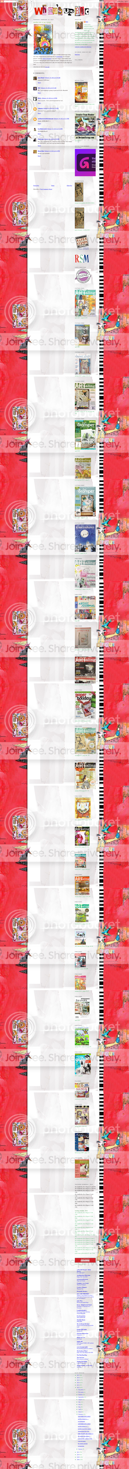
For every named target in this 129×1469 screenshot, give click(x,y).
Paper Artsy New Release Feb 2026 (85, 1352)
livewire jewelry (81, 1316)
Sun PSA (79, 1367)
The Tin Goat (80, 1357)
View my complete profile (83, 46)
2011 (78, 1452)
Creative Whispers (82, 1287)
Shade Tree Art (81, 1337)
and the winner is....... (83, 1419)
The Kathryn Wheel (82, 1351)
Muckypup (41, 139)
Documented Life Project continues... (85, 1348)
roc (87, 21)
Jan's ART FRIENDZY (83, 1294)
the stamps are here (83, 1443)
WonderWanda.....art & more (84, 1365)
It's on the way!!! (81, 1272)
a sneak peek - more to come (85, 1438)
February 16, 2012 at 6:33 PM (52, 151)
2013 (78, 1385)
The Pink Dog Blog (82, 1355)
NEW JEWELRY (81, 1317)
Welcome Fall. (80, 1289)
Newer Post (36, 185)
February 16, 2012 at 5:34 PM (55, 129)
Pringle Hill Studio (82, 1329)
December (79, 1335)
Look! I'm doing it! (81, 1363)
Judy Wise (79, 1301)
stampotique (59, 56)
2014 (78, 1382)
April (79, 1409)
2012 (78, 1387)
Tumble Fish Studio (82, 1361)
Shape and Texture (81, 1281)
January (80, 1449)
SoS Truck (79, 1339)
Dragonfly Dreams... (82, 1291)
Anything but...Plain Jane (83, 1275)
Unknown (40, 108)
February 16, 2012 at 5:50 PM (51, 139)
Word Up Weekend (81, 1284)
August (80, 1399)
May (79, 1407)
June (79, 1404)
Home (52, 185)
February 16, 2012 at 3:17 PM (61, 118)
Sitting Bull (79, 1321)
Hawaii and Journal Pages (82, 1302)
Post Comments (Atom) (46, 189)
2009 (78, 1457)
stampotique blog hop (83, 1431)
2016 (78, 1377)
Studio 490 (80, 1341)
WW (39, 88)
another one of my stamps (42, 22)
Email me (77, 54)
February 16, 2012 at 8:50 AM (52, 77)
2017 (78, 1375)
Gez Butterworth (42, 129)
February (80, 1414)
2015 (78, 1380)
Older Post (69, 185)
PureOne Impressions (82, 1333)
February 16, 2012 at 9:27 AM (48, 88)
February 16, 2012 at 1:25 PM (49, 98)
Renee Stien (41, 151)
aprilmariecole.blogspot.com (45, 118)
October (80, 1394)
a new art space (82, 1441)
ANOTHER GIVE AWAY (84, 1416)
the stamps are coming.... (84, 1436)
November (81, 1392)
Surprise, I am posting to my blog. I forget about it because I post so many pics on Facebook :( (85, 1296)
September (81, 1397)
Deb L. (39, 98)
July (79, 1402)
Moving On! (80, 1331)
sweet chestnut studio (82, 1347)
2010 (78, 1454)
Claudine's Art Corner (83, 1283)
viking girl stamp (46, 58)
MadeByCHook (81, 1320)
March (80, 1412)
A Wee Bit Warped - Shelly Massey (84, 1270)
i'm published (81, 1421)
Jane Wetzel (41, 77)
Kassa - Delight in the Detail (84, 1305)
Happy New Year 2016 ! (82, 1277)
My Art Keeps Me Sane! (83, 1324)
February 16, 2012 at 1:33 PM (51, 108)
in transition (81, 1446)
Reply (39, 82)
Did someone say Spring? (82, 1359)
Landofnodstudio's (82, 1310)
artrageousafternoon (82, 1279)
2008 (78, 1459)
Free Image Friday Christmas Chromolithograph (83, 1312)
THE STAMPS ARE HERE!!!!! (85, 1434)
